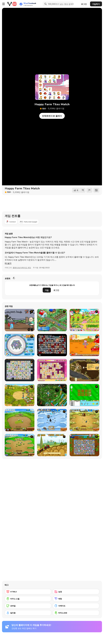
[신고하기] (89, 190)
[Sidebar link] (3, 4)
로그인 (84, 4)
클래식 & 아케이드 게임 (22, 267)
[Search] (45, 3)
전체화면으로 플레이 (52, 115)
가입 (47, 290)
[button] (8, 263)
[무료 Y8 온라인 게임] (12, 4)
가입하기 (96, 4)
